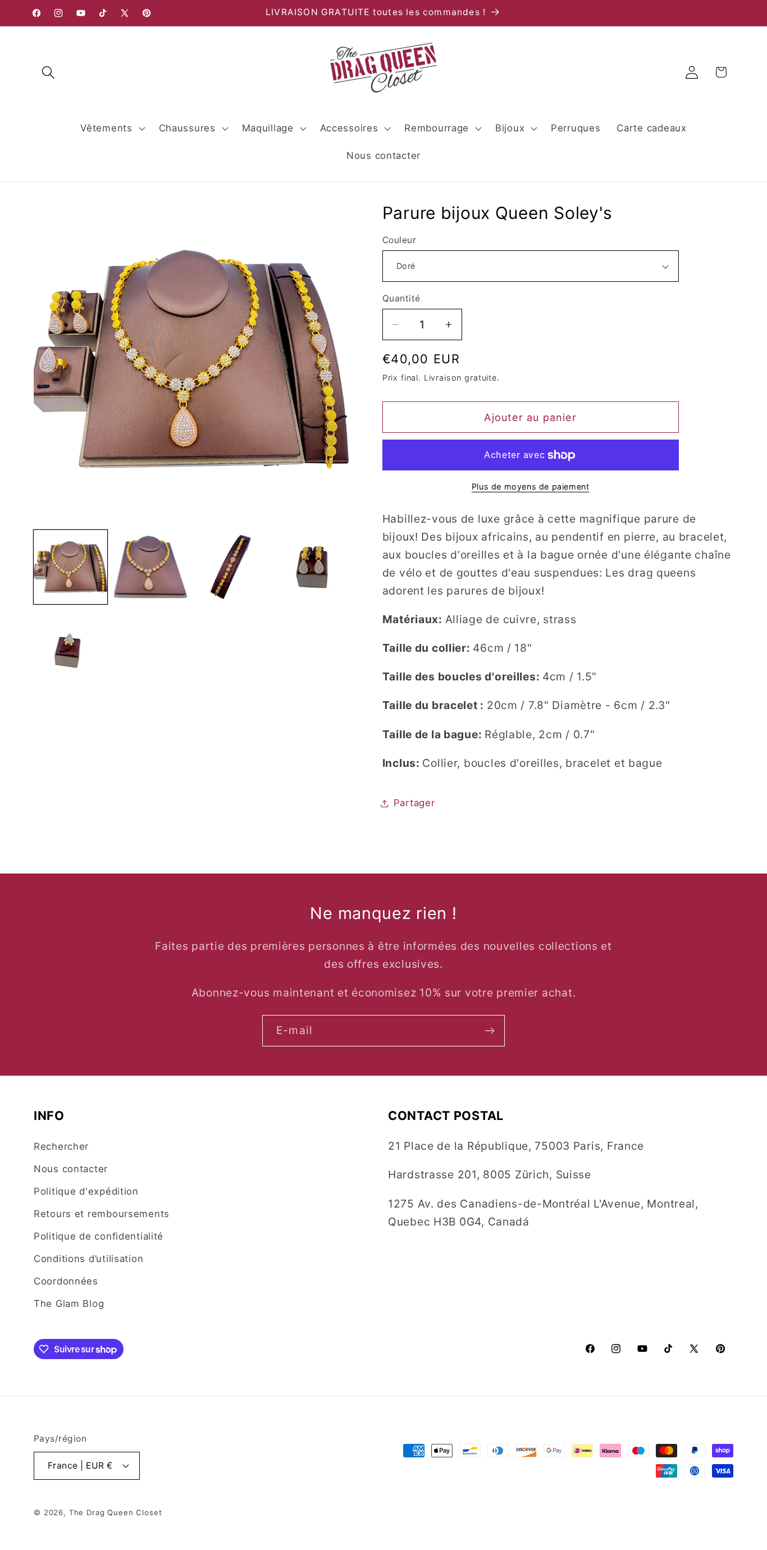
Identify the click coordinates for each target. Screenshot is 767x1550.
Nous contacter (71, 1168)
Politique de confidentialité (98, 1236)
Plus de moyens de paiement (531, 486)
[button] (48, 72)
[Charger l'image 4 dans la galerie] (312, 566)
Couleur (399, 240)
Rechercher (61, 1146)
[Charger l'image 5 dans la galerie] (70, 647)
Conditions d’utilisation (88, 1258)
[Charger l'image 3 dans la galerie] (231, 566)
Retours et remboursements (102, 1213)
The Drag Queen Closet (115, 1511)
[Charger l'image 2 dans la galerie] (151, 566)
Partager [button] (414, 802)
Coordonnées (66, 1281)
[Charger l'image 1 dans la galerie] (70, 566)
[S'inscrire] (489, 1030)
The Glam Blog (69, 1303)
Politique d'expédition (86, 1191)
